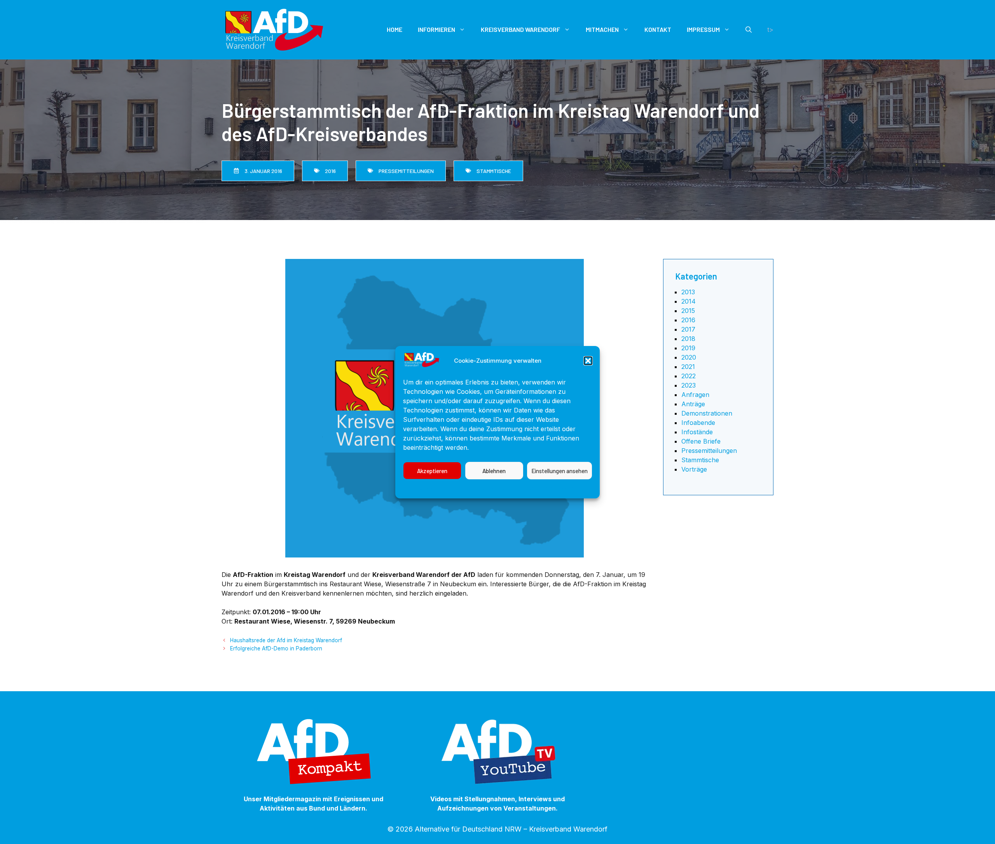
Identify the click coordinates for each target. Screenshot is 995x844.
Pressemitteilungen (709, 450)
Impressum (559, 488)
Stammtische (700, 460)
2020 (688, 357)
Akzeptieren (432, 470)
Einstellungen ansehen (559, 470)
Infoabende (698, 422)
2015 (688, 311)
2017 (688, 329)
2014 (688, 301)
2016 (688, 320)
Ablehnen (494, 470)
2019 (688, 348)
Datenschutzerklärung (506, 488)
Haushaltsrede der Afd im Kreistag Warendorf (286, 640)
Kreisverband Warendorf (520, 29)
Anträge (693, 404)
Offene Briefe (701, 441)
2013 (688, 292)
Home (394, 29)
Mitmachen (602, 29)
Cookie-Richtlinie (444, 488)
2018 (688, 338)
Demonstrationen (706, 413)
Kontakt (657, 29)
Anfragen (695, 394)
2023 (688, 385)
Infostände (697, 432)
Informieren (436, 29)
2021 (688, 366)
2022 (688, 376)
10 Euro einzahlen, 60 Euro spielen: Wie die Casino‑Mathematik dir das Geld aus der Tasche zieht (142, 221)
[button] (588, 361)
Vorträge (694, 469)
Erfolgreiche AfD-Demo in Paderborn (276, 648)
